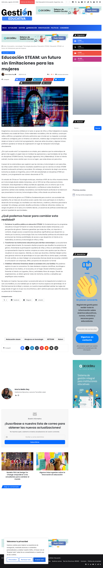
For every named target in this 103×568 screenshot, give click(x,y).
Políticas (54, 28)
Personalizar (13, 559)
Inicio (4, 28)
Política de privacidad (94, 561)
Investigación (43, 28)
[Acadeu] (35, 38)
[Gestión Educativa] (17, 14)
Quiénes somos (57, 561)
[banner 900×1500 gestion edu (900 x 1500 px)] (87, 114)
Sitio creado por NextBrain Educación (49, 558)
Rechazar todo (26, 559)
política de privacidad (84, 348)
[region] (26, 551)
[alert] (87, 195)
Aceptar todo (39, 559)
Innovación (32, 28)
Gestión (22, 28)
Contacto (83, 561)
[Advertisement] (35, 369)
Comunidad (64, 28)
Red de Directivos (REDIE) (71, 561)
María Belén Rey (22, 389)
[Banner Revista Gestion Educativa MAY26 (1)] (87, 407)
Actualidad (12, 28)
